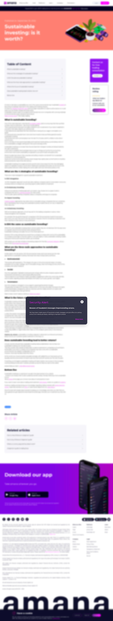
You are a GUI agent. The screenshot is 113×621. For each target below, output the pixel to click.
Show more (79, 319)
